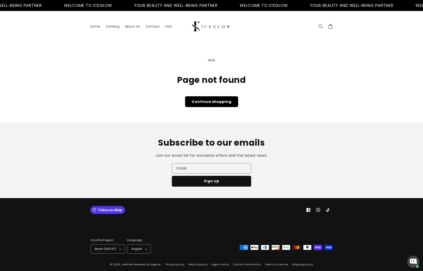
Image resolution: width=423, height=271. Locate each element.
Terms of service (276, 264)
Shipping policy (302, 264)
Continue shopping (212, 101)
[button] (321, 26)
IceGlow (127, 264)
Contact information (247, 264)
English (137, 249)
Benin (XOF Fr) (105, 249)
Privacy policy (175, 264)
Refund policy (198, 264)
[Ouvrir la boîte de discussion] (413, 262)
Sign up (211, 181)
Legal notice (220, 264)
